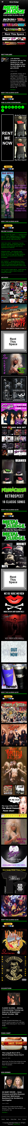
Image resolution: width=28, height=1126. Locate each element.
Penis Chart (13, 1119)
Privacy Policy (16, 1124)
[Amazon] (2, 110)
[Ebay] (22, 107)
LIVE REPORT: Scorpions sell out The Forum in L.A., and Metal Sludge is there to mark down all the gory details (18, 63)
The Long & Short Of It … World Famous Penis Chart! (13, 1054)
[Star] (19, 107)
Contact (24, 1119)
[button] (2, 1)
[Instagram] (12, 107)
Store (19, 1119)
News (7, 1119)
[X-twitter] (6, 107)
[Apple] (16, 107)
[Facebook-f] (2, 107)
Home (3, 1119)
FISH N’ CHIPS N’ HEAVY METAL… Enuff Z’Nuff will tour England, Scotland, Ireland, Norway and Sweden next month (13, 271)
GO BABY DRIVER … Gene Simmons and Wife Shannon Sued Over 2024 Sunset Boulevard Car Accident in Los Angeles (13, 1096)
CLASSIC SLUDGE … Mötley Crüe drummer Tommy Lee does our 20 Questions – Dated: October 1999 (12, 1011)
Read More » (13, 89)
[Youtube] (9, 107)
